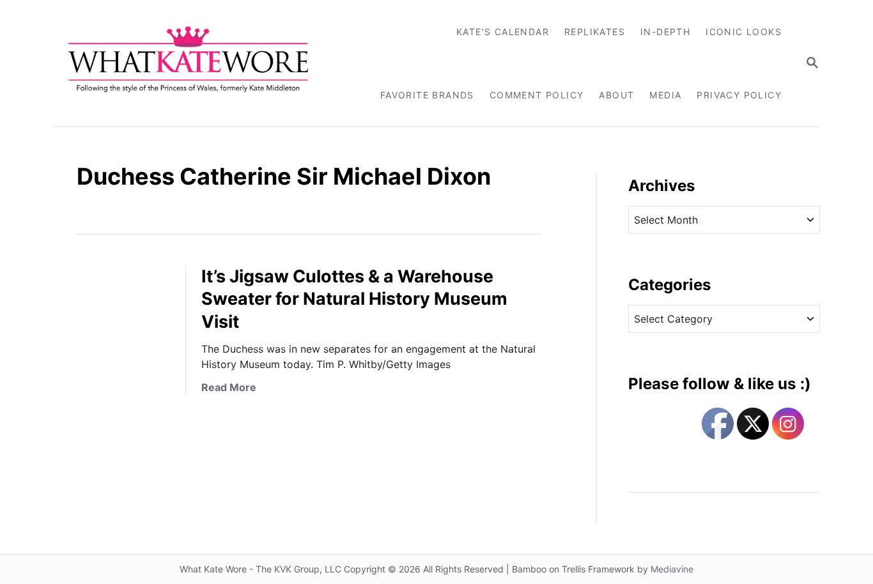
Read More (228, 387)
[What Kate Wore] (196, 63)
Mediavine (672, 569)
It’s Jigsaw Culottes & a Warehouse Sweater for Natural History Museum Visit (354, 299)
